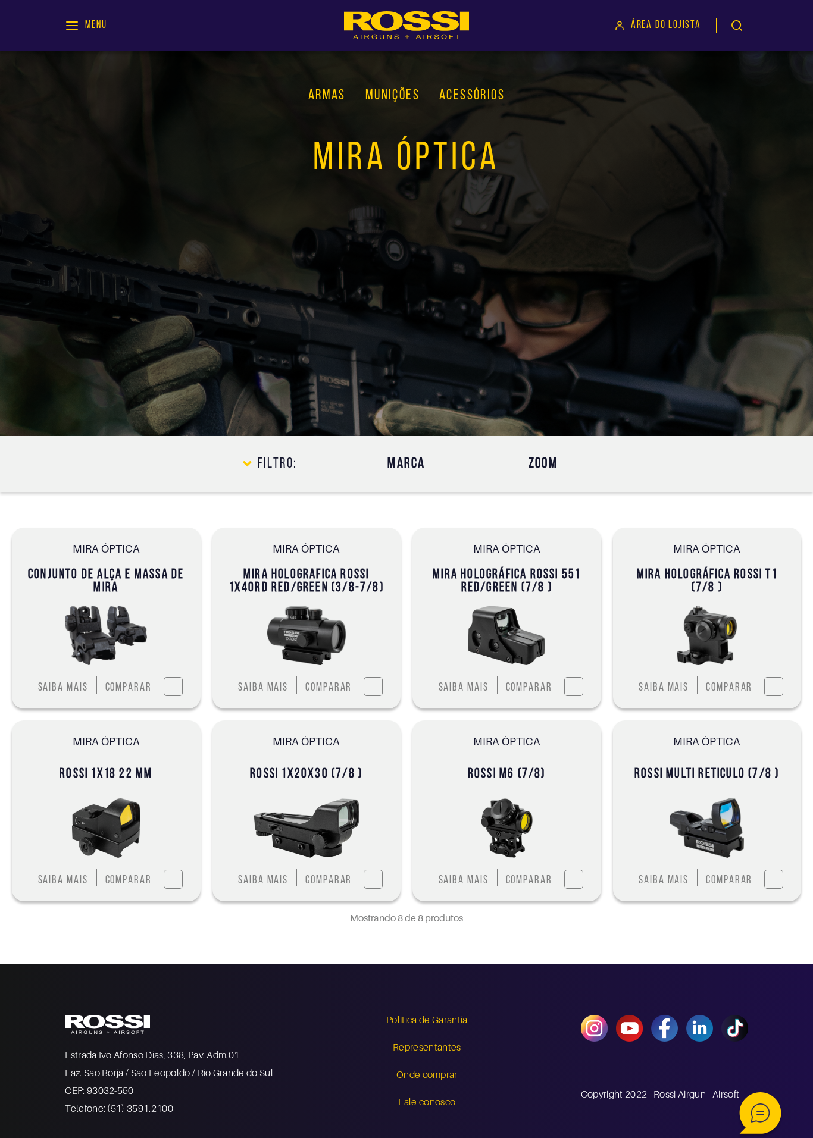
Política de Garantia (426, 1020)
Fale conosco (426, 1102)
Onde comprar (427, 1074)
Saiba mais (63, 688)
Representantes (427, 1047)
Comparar (128, 688)
